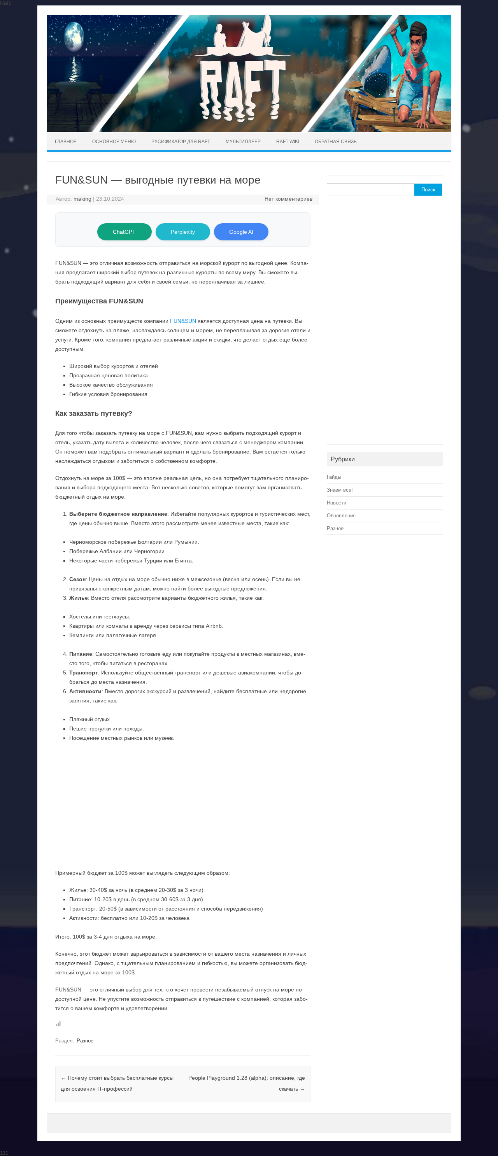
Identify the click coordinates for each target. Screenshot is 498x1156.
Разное (85, 1041)
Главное (66, 141)
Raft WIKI (287, 141)
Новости (336, 503)
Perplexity (183, 232)
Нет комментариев (288, 199)
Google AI (241, 232)
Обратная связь (336, 141)
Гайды (334, 477)
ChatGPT (124, 232)
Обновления (341, 515)
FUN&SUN (183, 321)
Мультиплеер (243, 141)
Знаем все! (340, 490)
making (82, 199)
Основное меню (114, 141)
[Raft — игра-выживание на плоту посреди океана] (249, 130)
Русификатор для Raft (180, 141)
